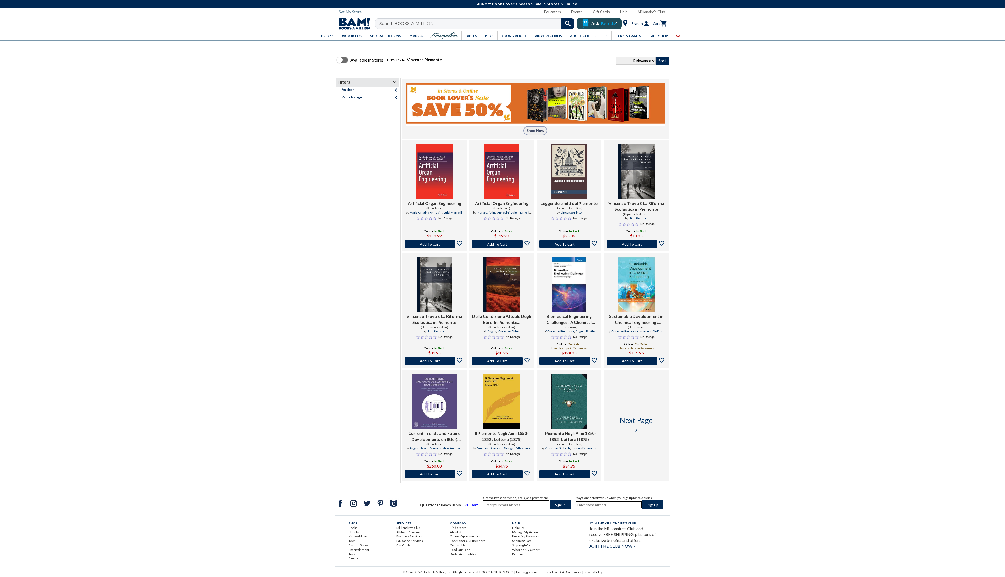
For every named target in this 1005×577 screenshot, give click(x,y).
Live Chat (470, 505)
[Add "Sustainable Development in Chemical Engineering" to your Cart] (636, 361)
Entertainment (359, 550)
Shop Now (535, 130)
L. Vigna (490, 331)
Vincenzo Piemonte (560, 331)
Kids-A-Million (359, 536)
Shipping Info (521, 545)
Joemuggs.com (526, 572)
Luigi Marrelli (453, 212)
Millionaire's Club (651, 11)
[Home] (353, 24)
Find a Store (458, 528)
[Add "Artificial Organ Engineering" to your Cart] (434, 244)
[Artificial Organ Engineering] (434, 172)
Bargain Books (359, 545)
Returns (517, 554)
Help (624, 11)
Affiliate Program (408, 532)
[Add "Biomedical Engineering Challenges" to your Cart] (569, 361)
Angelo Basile (585, 331)
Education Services (409, 541)
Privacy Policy (593, 572)
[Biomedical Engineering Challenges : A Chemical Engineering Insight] (569, 284)
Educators (552, 11)
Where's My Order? (526, 550)
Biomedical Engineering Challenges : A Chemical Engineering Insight (569, 319)
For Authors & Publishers (467, 541)
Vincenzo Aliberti (510, 331)
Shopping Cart (521, 541)
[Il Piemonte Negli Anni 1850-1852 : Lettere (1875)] (501, 401)
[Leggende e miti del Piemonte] (569, 172)
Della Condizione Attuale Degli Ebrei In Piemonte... (501, 319)
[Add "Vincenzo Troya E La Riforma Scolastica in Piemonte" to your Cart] (636, 244)
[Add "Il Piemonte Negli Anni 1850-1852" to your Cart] (501, 474)
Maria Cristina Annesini (426, 212)
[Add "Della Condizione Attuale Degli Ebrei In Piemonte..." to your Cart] (501, 361)
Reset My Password (526, 536)
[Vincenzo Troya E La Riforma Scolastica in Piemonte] (636, 172)
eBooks (354, 532)
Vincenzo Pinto (571, 212)
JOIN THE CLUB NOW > (612, 545)
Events (577, 11)
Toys (352, 554)
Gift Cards (601, 11)
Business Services (409, 536)
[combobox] (478, 24)
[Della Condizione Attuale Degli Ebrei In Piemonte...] (501, 284)
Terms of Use (548, 572)
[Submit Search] (567, 23)
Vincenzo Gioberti (489, 448)
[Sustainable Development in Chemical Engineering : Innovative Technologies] (636, 284)
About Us (456, 532)
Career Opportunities (465, 536)
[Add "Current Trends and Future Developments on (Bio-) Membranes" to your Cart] (434, 474)
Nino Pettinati (638, 218)
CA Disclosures (571, 572)
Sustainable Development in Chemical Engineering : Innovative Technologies (636, 319)
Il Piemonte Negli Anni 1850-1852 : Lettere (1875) (501, 436)
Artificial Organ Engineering (434, 203)
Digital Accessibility (463, 554)
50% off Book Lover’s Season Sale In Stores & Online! (505, 3)
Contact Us (457, 545)
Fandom (354, 558)
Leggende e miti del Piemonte (569, 203)
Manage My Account (526, 532)
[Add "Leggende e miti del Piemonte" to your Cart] (569, 244)
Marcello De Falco (652, 331)
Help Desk (519, 528)
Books (353, 528)
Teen (352, 541)
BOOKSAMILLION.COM (496, 572)
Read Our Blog (460, 550)
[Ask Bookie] (599, 23)
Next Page (636, 424)
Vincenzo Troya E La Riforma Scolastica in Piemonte (636, 206)
